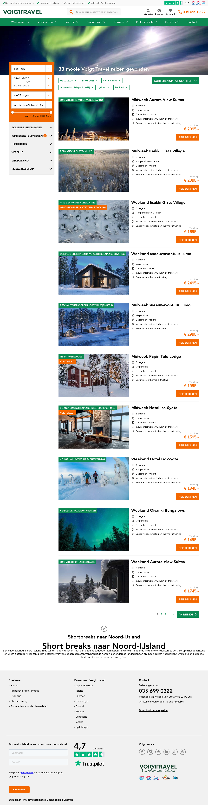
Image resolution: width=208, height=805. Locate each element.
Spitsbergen (83, 727)
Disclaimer (15, 799)
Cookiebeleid (54, 799)
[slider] (12, 112)
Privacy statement (34, 799)
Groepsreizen (94, 22)
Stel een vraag (19, 701)
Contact (192, 22)
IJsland (79, 690)
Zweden (80, 711)
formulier (178, 701)
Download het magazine (153, 710)
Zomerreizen (45, 22)
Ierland (79, 721)
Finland (80, 706)
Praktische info (145, 22)
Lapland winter (84, 685)
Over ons (170, 22)
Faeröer (80, 695)
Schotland (81, 716)
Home (14, 685)
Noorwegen (82, 701)
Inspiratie (119, 22)
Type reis (69, 22)
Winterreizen (18, 22)
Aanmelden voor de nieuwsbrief (29, 706)
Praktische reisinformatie (25, 690)
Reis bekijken (188, 137)
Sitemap (68, 799)
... (169, 614)
